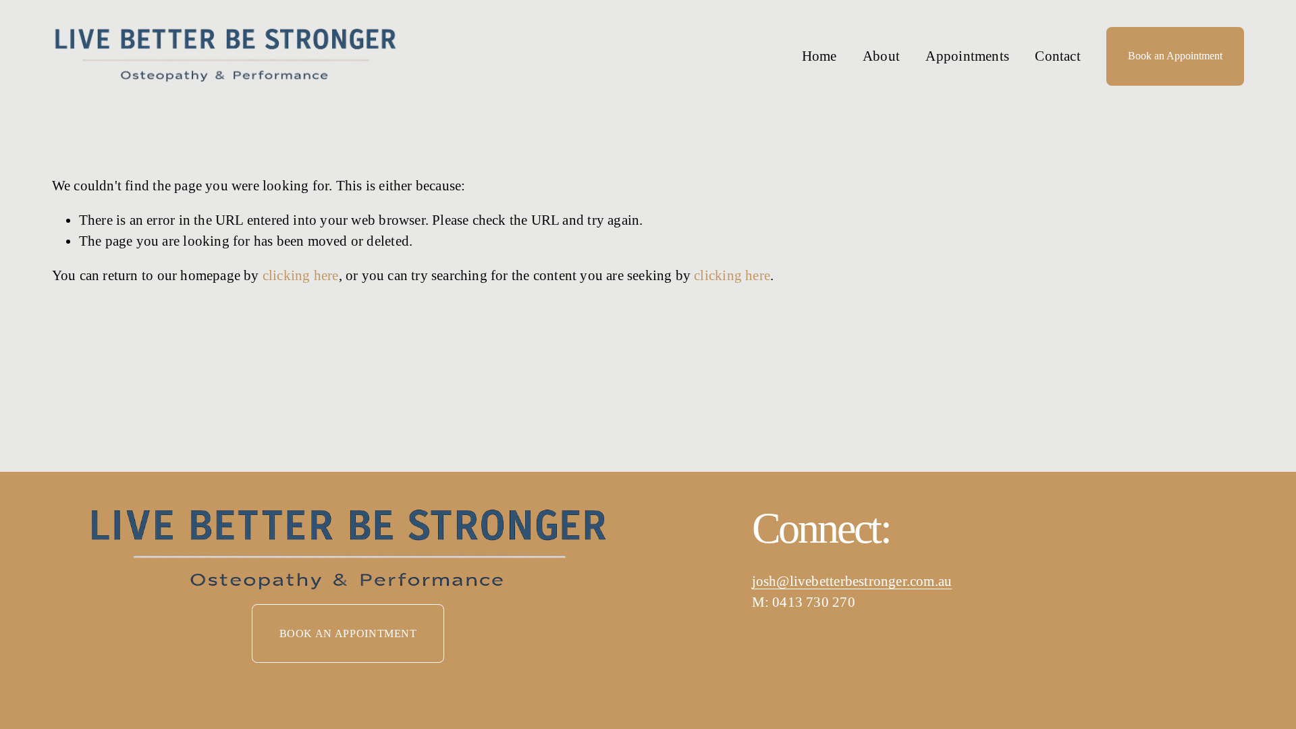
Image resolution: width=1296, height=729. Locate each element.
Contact (1057, 56)
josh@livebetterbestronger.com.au (852, 581)
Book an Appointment (1175, 55)
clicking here (301, 275)
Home (819, 56)
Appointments (966, 56)
